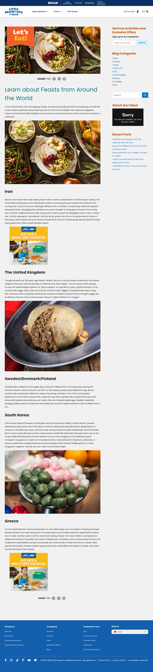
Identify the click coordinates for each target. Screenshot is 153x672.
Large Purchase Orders (14, 645)
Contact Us (87, 645)
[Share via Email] (64, 78)
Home (115, 58)
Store (56, 12)
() (143, 11)
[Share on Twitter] (54, 78)
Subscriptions (39, 12)
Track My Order (89, 640)
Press (49, 640)
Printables (117, 81)
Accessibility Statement (138, 660)
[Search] (145, 95)
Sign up (142, 43)
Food (114, 71)
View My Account (90, 636)
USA (120, 631)
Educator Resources (13, 640)
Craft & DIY (117, 68)
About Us (50, 631)
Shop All (8, 631)
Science (116, 78)
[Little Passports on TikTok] (17, 660)
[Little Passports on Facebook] (6, 660)
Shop (114, 85)
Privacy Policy (104, 660)
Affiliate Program (53, 645)
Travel (115, 65)
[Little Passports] (17, 11)
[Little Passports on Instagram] (11, 660)
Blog (48, 649)
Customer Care (91, 626)
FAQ (85, 631)
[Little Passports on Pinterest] (23, 660)
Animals (116, 61)
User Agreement (89, 660)
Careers (50, 636)
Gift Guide (72, 12)
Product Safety (119, 660)
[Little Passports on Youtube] (29, 660)
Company (52, 626)
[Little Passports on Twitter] (35, 660)
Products (9, 626)
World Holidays (119, 75)
